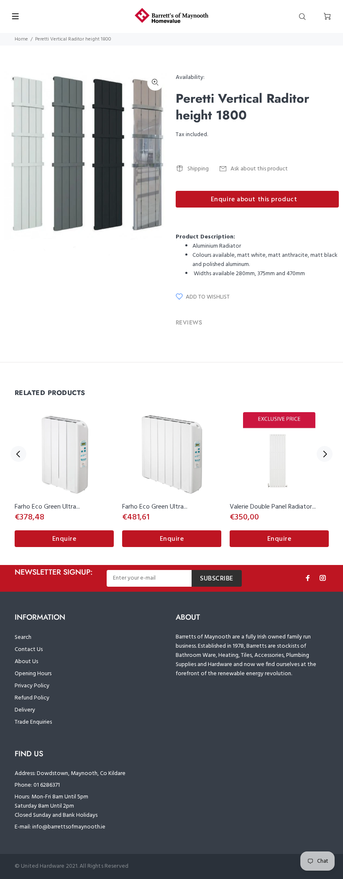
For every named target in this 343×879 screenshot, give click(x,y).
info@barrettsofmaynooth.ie (68, 827)
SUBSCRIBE (216, 578)
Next (325, 454)
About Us (26, 661)
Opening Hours (33, 674)
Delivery (25, 710)
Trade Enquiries (33, 722)
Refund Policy (32, 698)
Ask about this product (259, 169)
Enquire (64, 539)
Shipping (198, 169)
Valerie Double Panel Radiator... (273, 507)
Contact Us (29, 649)
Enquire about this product (254, 199)
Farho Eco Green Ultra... (47, 507)
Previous (18, 454)
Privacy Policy (32, 686)
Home (21, 39)
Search (23, 637)
